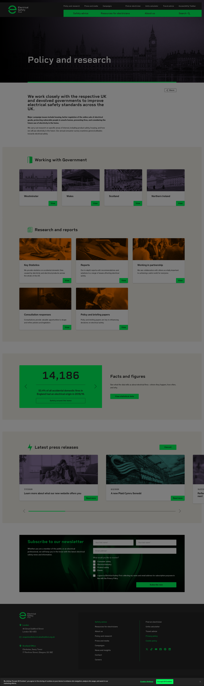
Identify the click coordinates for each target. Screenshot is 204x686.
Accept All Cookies (164, 681)
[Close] (200, 681)
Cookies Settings (146, 681)
